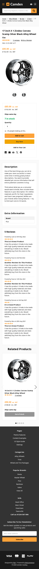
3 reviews (18, 395)
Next (35, 387)
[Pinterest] (21, 152)
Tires (19, 459)
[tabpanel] (19, 386)
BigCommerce (29, 563)
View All (20, 491)
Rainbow (19, 484)
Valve (20, 487)
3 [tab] (19, 423)
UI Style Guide (19, 441)
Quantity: (8, 123)
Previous (3, 387)
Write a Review (26, 40)
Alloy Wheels (19, 456)
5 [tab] (23, 423)
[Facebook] (6, 152)
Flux (19, 481)
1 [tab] (15, 423)
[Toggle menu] (3, 4)
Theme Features (19, 435)
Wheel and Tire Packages (19, 463)
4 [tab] (21, 423)
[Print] (13, 152)
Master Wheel (19, 477)
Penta (19, 474)
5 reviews (16, 40)
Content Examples (19, 438)
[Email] (9, 152)
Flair (14, 563)
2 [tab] (17, 423)
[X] (17, 152)
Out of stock (19, 414)
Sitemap (19, 445)
